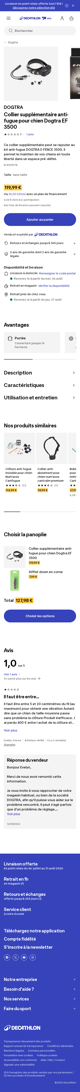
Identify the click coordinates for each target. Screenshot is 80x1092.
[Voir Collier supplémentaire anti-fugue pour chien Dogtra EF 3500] (15, 557)
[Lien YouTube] (24, 957)
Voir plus (13, 814)
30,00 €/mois (17, 194)
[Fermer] (73, 6)
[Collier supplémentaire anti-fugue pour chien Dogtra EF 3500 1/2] (31, 74)
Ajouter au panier (40, 219)
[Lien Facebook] (7, 957)
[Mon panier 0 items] (71, 18)
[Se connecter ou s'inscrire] (62, 18)
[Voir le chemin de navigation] (5, 42)
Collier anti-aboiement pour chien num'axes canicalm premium (50, 474)
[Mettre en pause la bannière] (67, 6)
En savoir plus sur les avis (20, 678)
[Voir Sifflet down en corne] (15, 580)
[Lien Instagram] (33, 957)
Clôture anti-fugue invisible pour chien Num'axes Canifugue (19, 474)
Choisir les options (40, 616)
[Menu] (8, 18)
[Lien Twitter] (15, 957)
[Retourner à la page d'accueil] (35, 18)
